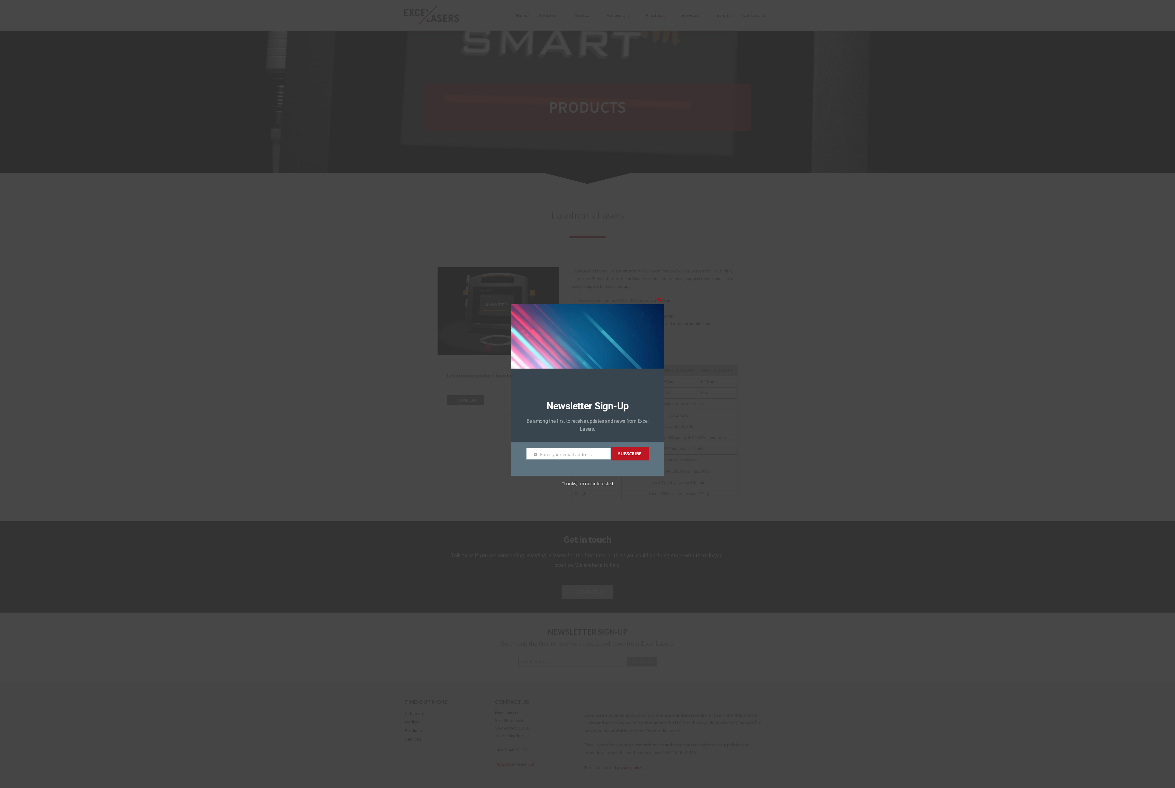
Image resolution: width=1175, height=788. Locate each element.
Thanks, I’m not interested (587, 483)
